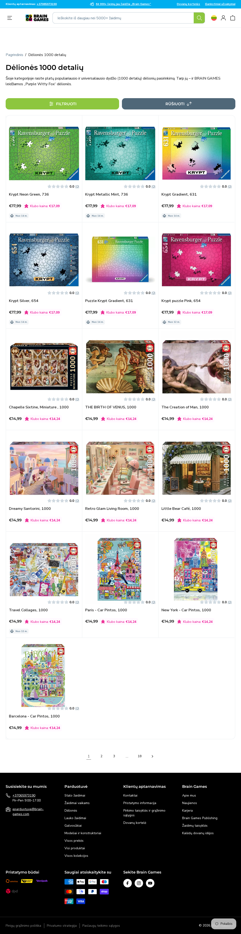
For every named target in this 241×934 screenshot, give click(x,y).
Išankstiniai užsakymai (220, 4)
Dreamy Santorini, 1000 (30, 509)
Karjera (187, 810)
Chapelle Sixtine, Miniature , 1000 (39, 407)
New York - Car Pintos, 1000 (186, 610)
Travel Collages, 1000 (28, 610)
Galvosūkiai (73, 825)
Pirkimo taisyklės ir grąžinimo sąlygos (144, 812)
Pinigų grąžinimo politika (23, 925)
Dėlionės (70, 810)
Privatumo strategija (62, 925)
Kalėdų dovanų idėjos (198, 833)
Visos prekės (74, 840)
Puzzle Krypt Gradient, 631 (109, 301)
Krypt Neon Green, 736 (29, 194)
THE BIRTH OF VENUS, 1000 (110, 407)
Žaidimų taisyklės (195, 825)
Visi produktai (74, 848)
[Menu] (11, 18)
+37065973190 (23, 795)
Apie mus (189, 795)
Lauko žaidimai (75, 818)
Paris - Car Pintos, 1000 (106, 610)
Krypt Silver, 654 (23, 301)
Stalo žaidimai (74, 795)
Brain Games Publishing (199, 818)
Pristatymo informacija (139, 803)
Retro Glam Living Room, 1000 (112, 509)
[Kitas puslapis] (152, 756)
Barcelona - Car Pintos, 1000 (34, 716)
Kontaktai (130, 795)
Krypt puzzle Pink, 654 (181, 301)
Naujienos (189, 803)
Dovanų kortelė (134, 823)
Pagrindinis (14, 54)
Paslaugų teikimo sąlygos (101, 925)
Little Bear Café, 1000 (181, 509)
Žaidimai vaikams (77, 803)
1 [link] (89, 756)
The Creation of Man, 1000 (185, 407)
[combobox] (129, 17)
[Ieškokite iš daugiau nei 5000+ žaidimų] (199, 17)
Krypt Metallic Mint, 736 (106, 194)
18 (139, 756)
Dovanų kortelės (188, 4)
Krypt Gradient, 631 (179, 194)
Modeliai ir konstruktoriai (82, 833)
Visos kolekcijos (76, 855)
